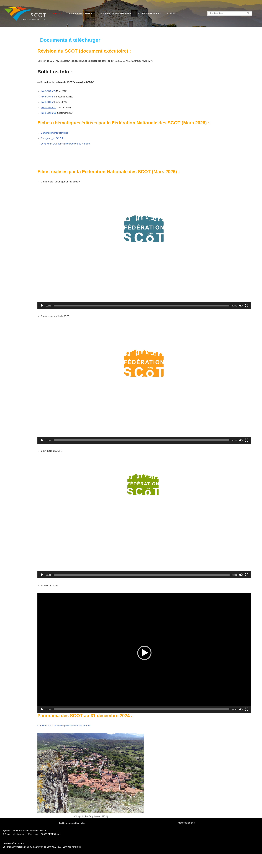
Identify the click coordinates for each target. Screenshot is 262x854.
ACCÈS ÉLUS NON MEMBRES (115, 13)
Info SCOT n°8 (48, 97)
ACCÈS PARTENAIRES (149, 13)
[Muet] (241, 305)
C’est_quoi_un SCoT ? (52, 138)
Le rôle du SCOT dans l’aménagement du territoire (65, 144)
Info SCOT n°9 (48, 102)
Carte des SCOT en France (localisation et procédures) (64, 725)
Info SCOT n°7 (48, 91)
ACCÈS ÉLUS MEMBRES (81, 13)
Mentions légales (186, 823)
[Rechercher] (248, 13)
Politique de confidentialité (72, 823)
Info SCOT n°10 (48, 107)
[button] (61, 13)
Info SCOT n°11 (48, 113)
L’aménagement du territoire (54, 133)
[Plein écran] (246, 305)
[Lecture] (42, 305)
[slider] (141, 305)
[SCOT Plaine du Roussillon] (25, 13)
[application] (144, 249)
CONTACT (172, 13)
